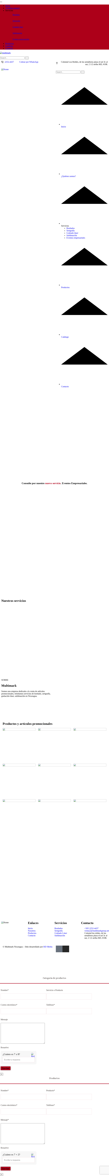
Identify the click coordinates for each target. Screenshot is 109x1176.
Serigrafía (16, 21)
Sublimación (17, 33)
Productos (9, 43)
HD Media (47, 947)
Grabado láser (18, 27)
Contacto (9, 48)
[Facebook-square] (59, 949)
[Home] (5, 69)
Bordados (16, 15)
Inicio (7, 6)
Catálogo (9, 46)
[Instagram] (65, 949)
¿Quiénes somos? (12, 8)
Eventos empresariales (21, 39)
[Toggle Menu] (1, 1)
